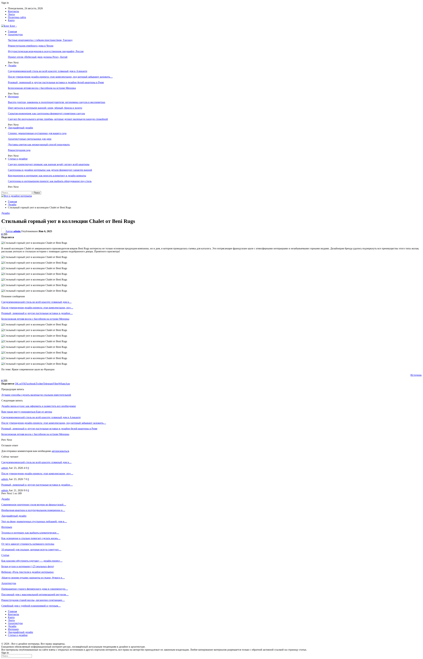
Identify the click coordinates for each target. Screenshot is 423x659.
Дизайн (12, 65)
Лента (11, 14)
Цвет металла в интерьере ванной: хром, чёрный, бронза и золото (45, 107)
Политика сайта (17, 17)
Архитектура (15, 34)
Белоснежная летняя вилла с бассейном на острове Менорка (42, 88)
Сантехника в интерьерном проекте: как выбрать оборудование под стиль (50, 181)
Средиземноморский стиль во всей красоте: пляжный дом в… (36, 462)
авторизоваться (60, 451)
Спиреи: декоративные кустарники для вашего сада (37, 133)
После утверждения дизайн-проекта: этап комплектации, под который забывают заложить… (60, 76)
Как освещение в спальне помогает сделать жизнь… (30, 538)
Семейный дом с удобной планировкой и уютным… (31, 605)
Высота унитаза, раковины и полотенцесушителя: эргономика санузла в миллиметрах (56, 102)
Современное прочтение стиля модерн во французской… (33, 504)
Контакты (13, 11)
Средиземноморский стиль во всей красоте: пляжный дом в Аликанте (47, 71)
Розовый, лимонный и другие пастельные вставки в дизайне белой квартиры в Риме (56, 82)
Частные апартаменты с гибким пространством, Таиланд (40, 40)
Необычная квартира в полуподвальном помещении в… (33, 510)
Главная (12, 31)
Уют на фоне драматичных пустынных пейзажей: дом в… (34, 521)
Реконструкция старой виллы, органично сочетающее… (33, 600)
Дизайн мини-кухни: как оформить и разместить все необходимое (38, 406)
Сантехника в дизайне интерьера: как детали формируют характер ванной (50, 170)
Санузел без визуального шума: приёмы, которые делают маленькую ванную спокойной (58, 119)
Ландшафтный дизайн (20, 127)
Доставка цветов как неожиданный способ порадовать (39, 144)
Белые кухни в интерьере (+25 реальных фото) (27, 566)
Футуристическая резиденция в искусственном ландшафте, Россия (45, 51)
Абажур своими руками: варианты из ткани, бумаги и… (33, 577)
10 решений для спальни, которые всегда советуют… (31, 549)
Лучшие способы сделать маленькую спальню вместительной (36, 394)
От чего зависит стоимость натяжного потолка (27, 544)
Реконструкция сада (19, 150)
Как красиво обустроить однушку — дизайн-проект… (31, 560)
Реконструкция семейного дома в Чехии (30, 45)
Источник (416, 375)
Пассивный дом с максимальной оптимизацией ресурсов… (35, 594)
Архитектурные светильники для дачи (29, 138)
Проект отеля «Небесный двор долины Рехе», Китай (37, 57)
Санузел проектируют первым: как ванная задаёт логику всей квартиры (48, 164)
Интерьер (13, 96)
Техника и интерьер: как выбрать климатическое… (30, 532)
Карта (11, 20)
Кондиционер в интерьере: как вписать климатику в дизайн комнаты (47, 175)
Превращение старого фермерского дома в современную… (34, 588)
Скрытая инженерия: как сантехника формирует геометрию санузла (46, 113)
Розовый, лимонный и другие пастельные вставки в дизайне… (37, 484)
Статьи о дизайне (18, 158)
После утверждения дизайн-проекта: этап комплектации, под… (37, 473)
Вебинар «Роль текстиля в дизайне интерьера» (27, 572)
